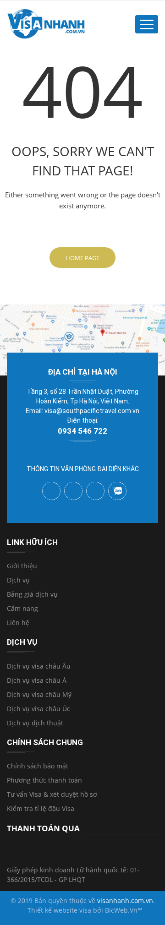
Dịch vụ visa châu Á (36, 680)
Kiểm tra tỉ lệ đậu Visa (40, 808)
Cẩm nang (22, 608)
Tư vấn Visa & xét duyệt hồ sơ (52, 794)
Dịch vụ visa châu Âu (39, 666)
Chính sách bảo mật (37, 766)
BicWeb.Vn (121, 910)
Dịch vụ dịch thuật (35, 722)
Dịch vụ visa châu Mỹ (39, 694)
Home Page (82, 258)
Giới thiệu (22, 565)
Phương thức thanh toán (44, 780)
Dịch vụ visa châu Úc (38, 708)
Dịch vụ (18, 580)
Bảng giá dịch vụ (32, 594)
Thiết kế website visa (59, 910)
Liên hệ (18, 622)
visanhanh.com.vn (125, 900)
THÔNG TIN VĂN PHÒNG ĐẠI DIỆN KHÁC (83, 469)
